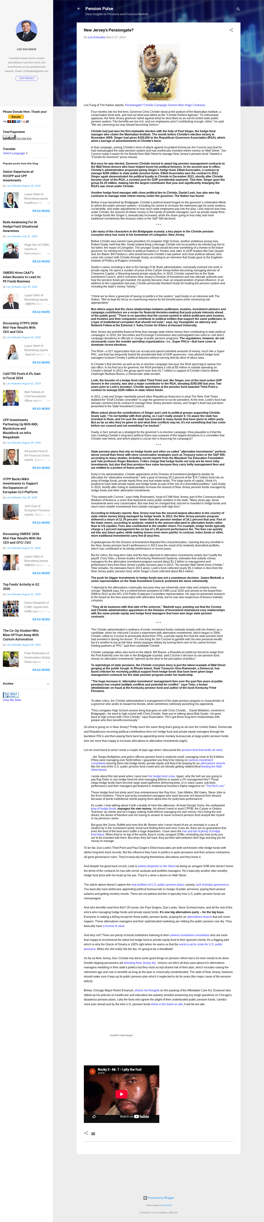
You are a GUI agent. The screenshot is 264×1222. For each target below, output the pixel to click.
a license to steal (113, 926)
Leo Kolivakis (26, 49)
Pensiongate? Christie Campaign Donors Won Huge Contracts (165, 105)
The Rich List (214, 785)
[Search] (238, 9)
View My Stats (12, 700)
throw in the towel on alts (167, 1004)
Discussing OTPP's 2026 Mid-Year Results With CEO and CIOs (20, 327)
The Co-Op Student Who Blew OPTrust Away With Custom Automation (21, 635)
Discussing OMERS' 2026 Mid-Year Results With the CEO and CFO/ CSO (22, 538)
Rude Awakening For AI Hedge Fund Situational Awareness (20, 226)
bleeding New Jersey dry (140, 962)
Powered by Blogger (160, 1197)
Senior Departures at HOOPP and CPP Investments (18, 176)
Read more (41, 211)
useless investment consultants (189, 935)
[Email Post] (93, 1134)
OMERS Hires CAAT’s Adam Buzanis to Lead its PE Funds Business (22, 277)
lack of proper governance (212, 884)
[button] (231, 30)
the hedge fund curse (161, 776)
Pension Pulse (99, 8)
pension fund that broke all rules (201, 750)
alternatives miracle (212, 763)
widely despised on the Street (156, 866)
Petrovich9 (166, 1205)
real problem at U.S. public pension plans (157, 884)
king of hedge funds (103, 808)
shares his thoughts (147, 990)
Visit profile (26, 78)
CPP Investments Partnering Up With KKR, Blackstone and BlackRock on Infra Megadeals (20, 428)
